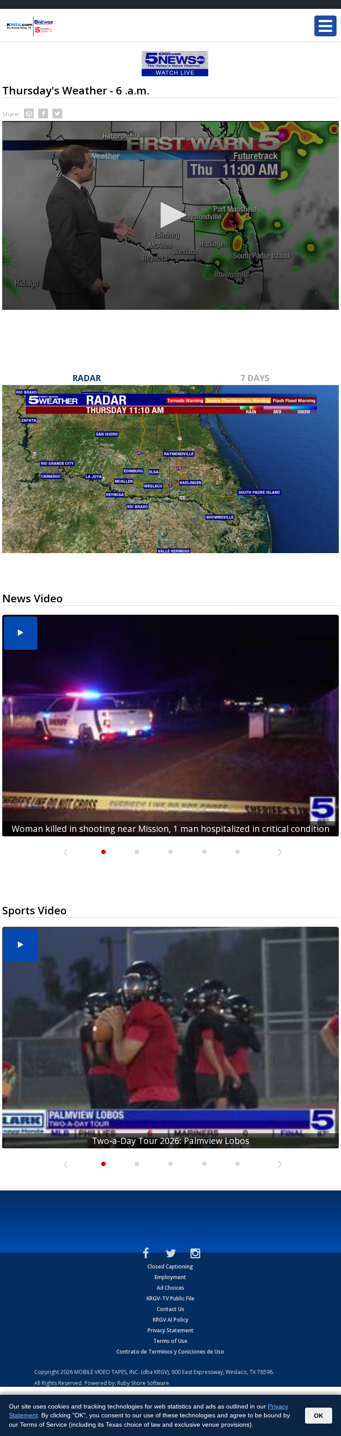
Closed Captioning (170, 1266)
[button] (170, 214)
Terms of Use (170, 1341)
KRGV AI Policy (170, 1319)
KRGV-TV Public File (170, 1298)
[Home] (59, 27)
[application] (170, 215)
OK (318, 1415)
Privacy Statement (170, 1330)
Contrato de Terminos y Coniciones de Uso (170, 1351)
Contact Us (170, 1309)
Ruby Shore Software (143, 1383)
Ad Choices (170, 1288)
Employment (170, 1277)
